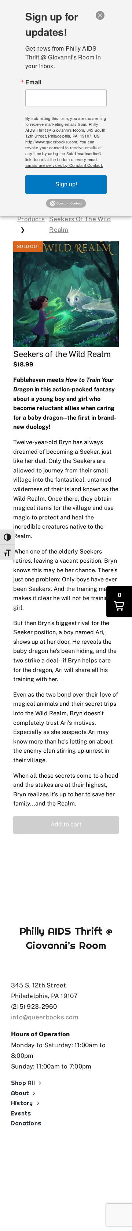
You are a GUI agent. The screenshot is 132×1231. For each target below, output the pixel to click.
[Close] (100, 15)
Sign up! (66, 184)
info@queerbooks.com (44, 1017)
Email (33, 82)
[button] (66, 825)
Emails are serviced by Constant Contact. (64, 165)
